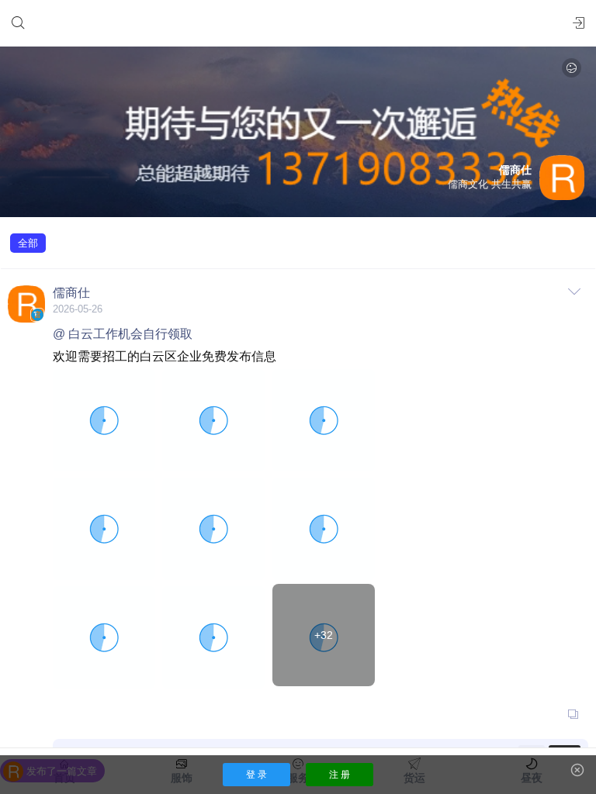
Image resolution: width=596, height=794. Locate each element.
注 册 (339, 774)
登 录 (256, 774)
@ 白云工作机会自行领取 (122, 333)
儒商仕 (71, 292)
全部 (28, 243)
